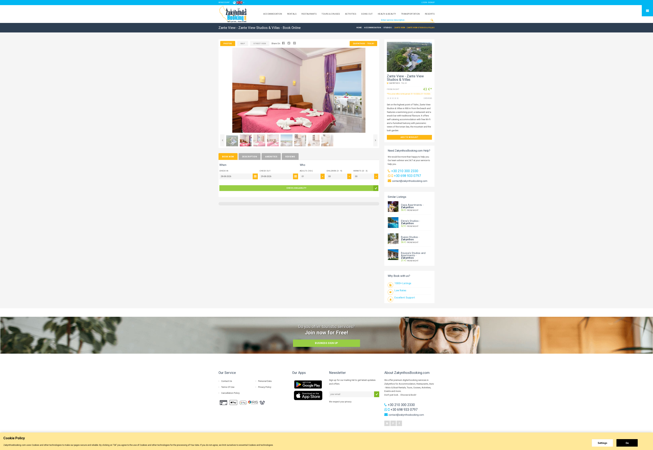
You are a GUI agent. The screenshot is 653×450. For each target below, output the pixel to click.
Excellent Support (405, 297)
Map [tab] (242, 43)
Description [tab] (249, 156)
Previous (222, 140)
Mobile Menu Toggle (647, 10)
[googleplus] (393, 423)
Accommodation (272, 14)
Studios (387, 28)
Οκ (627, 443)
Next (375, 140)
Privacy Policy (264, 387)
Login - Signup (427, 2)
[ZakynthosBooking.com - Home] (233, 14)
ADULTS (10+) (306, 171)
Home (359, 28)
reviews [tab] (290, 156)
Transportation (410, 14)
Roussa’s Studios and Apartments (413, 254)
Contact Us (226, 381)
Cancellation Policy (230, 393)
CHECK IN (223, 171)
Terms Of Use (227, 387)
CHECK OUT (265, 171)
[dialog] (326, 441)
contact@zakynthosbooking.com (409, 181)
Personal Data (265, 381)
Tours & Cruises (331, 14)
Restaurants (309, 14)
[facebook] (399, 423)
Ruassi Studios (409, 237)
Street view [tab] (259, 43)
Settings (602, 443)
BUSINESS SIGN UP (326, 343)
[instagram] (387, 423)
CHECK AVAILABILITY (296, 188)
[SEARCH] (431, 20)
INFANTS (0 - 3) (360, 171)
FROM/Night (409, 210)
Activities (350, 14)
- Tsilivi (363, 43)
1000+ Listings (403, 283)
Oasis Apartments (411, 205)
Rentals (291, 14)
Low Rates (400, 290)
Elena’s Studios (409, 221)
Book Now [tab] (228, 156)
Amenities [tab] (271, 156)
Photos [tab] (227, 43)
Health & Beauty (387, 14)
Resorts (429, 14)
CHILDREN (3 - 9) (334, 171)
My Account (224, 2)
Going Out (367, 14)
